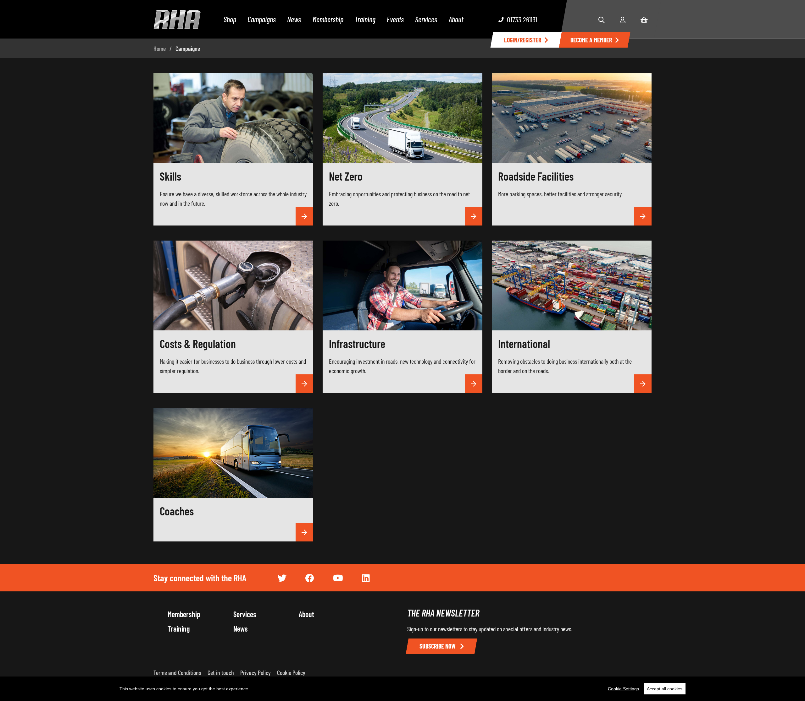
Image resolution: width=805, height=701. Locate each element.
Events (395, 19)
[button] (601, 20)
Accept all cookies (664, 688)
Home (159, 48)
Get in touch (221, 672)
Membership (328, 19)
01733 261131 (522, 19)
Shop (230, 19)
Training (365, 19)
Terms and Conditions (177, 672)
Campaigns (261, 19)
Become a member (591, 40)
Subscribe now (438, 646)
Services (426, 19)
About (456, 19)
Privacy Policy (255, 672)
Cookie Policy (291, 672)
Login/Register (522, 40)
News (294, 19)
